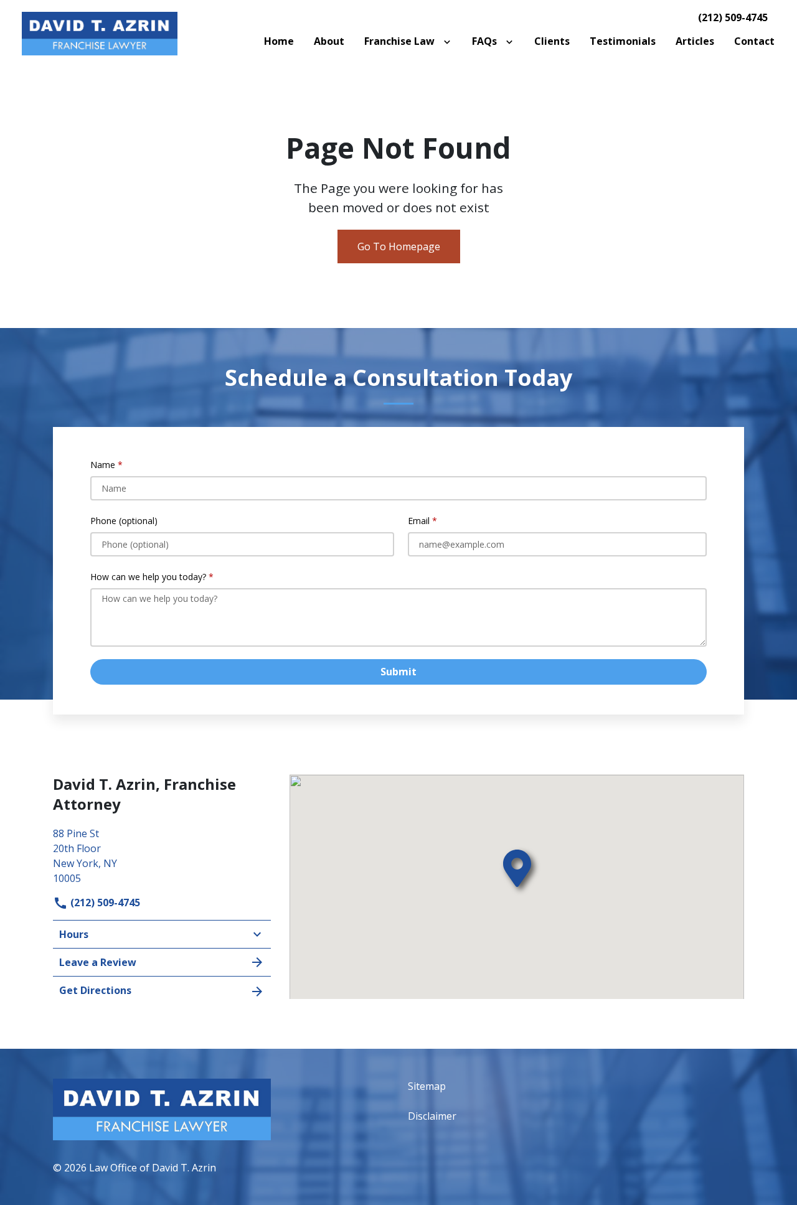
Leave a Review (97, 962)
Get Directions (95, 990)
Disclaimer (432, 1116)
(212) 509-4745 (733, 17)
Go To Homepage (398, 246)
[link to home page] (99, 32)
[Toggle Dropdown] (449, 41)
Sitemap (427, 1086)
